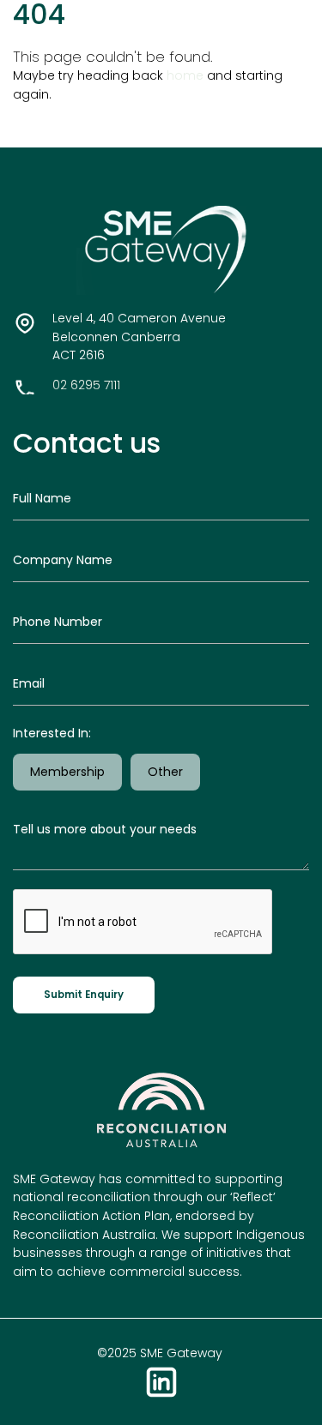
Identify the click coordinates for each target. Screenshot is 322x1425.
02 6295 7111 (86, 385)
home (185, 75)
